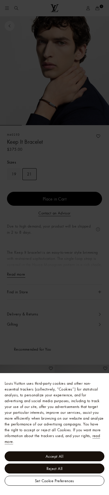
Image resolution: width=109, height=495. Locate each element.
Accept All (54, 456)
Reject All (55, 468)
